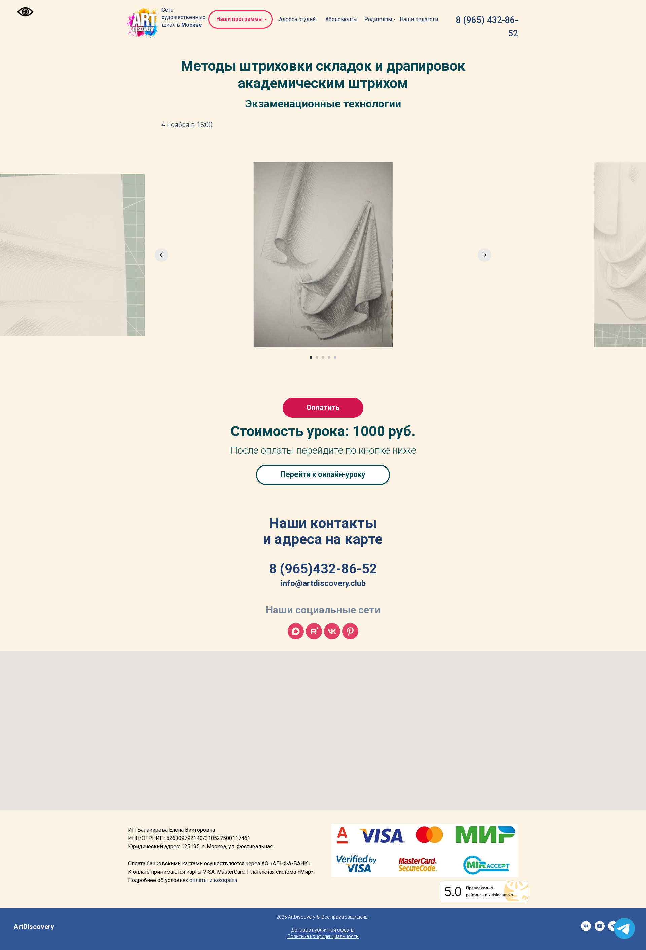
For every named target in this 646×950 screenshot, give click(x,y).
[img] (143, 23)
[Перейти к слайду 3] (323, 357)
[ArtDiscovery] (350, 631)
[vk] (332, 631)
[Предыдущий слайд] (161, 255)
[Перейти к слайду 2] (317, 357)
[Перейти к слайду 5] (335, 357)
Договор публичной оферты (322, 930)
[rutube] (314, 631)
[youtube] (600, 929)
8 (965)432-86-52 (323, 569)
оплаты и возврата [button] (213, 880)
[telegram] (613, 929)
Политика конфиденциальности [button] (323, 936)
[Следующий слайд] (484, 255)
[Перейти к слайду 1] (311, 357)
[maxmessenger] (296, 631)
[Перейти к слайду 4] (329, 357)
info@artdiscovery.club (323, 583)
